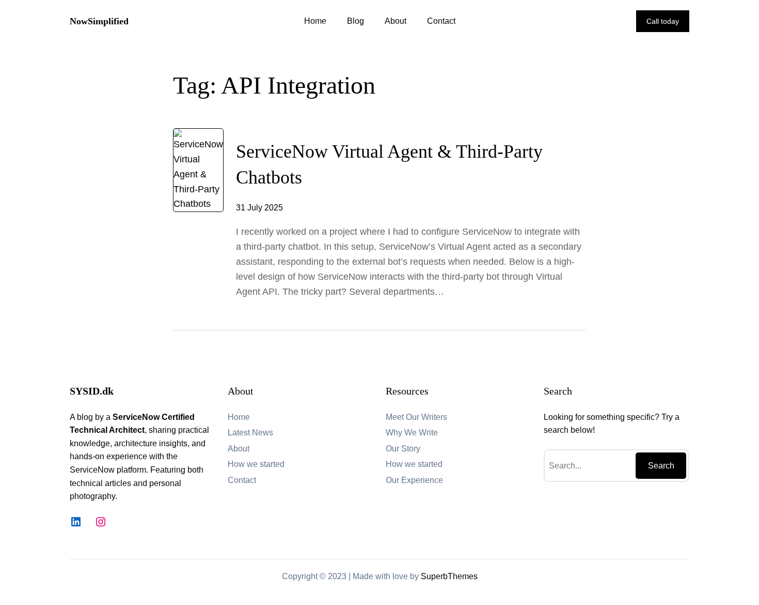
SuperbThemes (449, 576)
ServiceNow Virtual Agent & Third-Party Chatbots (389, 164)
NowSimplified (99, 21)
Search (661, 465)
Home (315, 21)
